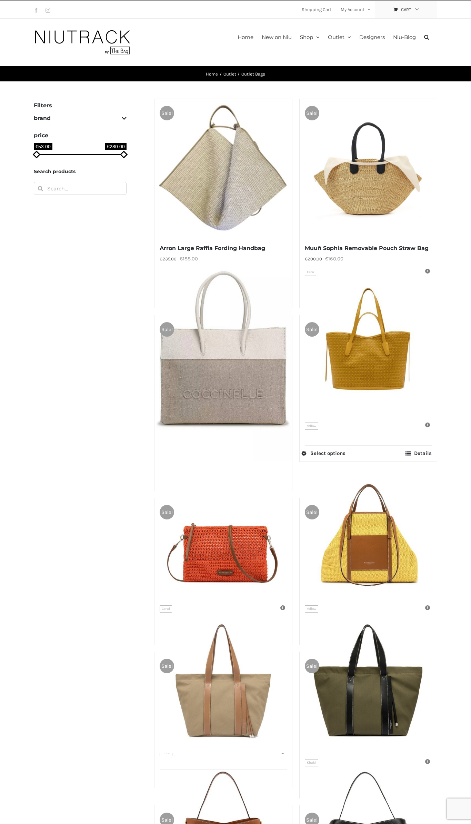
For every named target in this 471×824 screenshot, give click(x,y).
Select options (327, 453)
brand (42, 118)
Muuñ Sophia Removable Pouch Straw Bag (367, 248)
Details (423, 453)
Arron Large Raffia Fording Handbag (212, 248)
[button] (426, 36)
